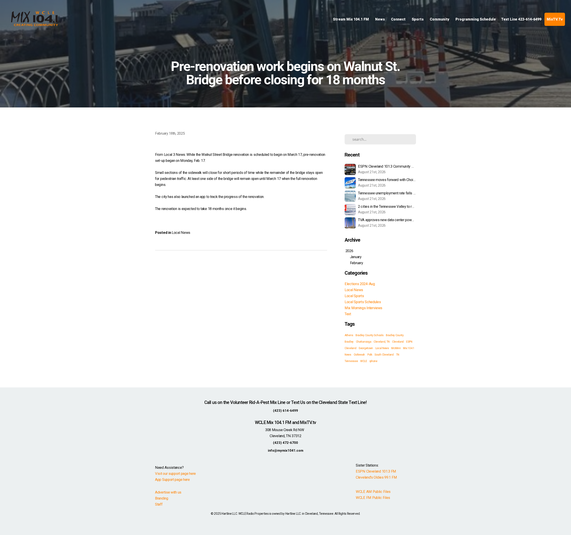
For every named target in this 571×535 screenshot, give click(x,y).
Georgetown (366, 348)
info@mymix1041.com (285, 451)
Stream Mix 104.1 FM (351, 19)
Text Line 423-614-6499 (521, 19)
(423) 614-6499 (285, 411)
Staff (159, 504)
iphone (373, 361)
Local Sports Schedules (363, 302)
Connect (398, 19)
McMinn (396, 348)
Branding (161, 498)
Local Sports (354, 296)
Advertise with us (168, 492)
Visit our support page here (175, 473)
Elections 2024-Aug (360, 284)
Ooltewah (359, 354)
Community (440, 19)
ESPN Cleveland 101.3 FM (376, 471)
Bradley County (395, 335)
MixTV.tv (555, 19)
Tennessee (351, 361)
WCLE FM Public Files (373, 498)
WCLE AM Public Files (373, 492)
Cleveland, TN (382, 341)
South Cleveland (384, 354)
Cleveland (398, 341)
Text (348, 314)
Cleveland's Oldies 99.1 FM (376, 477)
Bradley (349, 341)
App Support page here (172, 479)
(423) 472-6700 (285, 443)
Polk (369, 354)
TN (397, 354)
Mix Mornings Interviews (363, 308)
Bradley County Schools (369, 335)
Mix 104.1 (408, 348)
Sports (418, 19)
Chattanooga (363, 341)
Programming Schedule (475, 19)
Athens (349, 335)
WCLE (363, 361)
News (380, 19)
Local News (181, 232)
